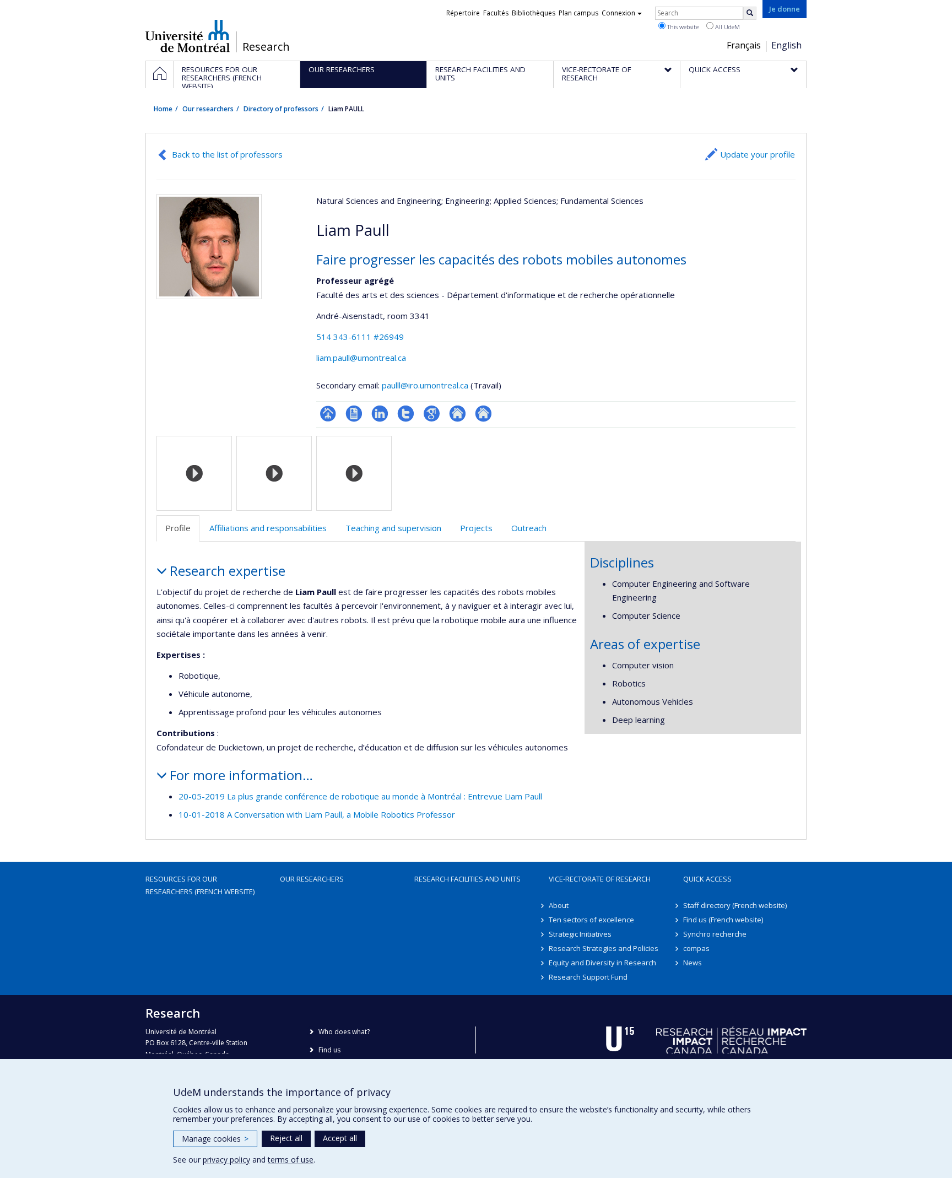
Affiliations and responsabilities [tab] (268, 527)
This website (682, 27)
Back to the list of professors (227, 154)
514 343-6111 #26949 (360, 336)
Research (266, 46)
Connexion (618, 13)
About (559, 905)
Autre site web (457, 413)
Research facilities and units (467, 879)
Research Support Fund (588, 977)
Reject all (286, 1138)
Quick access (707, 879)
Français (744, 45)
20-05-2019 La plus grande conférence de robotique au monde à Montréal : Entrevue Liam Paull (360, 796)
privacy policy (226, 1159)
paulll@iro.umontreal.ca (425, 385)
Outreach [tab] (529, 527)
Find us (329, 1050)
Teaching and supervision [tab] (393, 527)
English (786, 45)
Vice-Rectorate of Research (600, 879)
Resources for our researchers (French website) (200, 885)
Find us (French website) (723, 920)
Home (163, 109)
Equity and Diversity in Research (602, 963)
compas (696, 948)
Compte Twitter (405, 413)
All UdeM (726, 27)
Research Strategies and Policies (603, 948)
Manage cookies (215, 1138)
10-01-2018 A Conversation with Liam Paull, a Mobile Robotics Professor (316, 814)
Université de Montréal (187, 35)
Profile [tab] (178, 527)
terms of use (290, 1159)
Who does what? (344, 1031)
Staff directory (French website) (735, 905)
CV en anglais (354, 413)
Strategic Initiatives (580, 934)
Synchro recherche (715, 934)
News (692, 963)
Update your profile (757, 154)
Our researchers (208, 109)
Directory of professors (281, 109)
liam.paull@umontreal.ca (361, 357)
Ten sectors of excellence (591, 920)
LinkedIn (379, 413)
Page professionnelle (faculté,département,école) (328, 413)
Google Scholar (431, 413)
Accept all (340, 1138)
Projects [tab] (476, 527)
